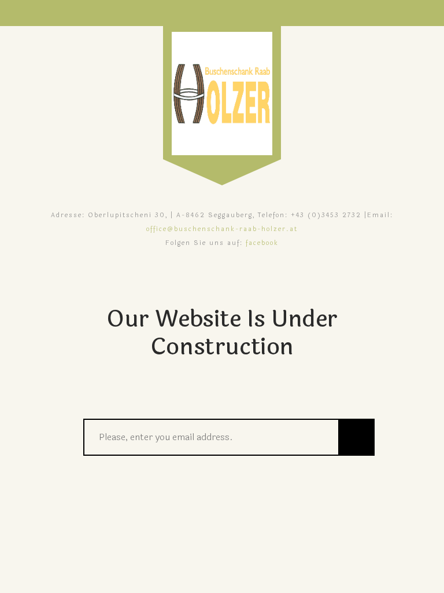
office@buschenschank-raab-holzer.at (222, 229)
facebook (262, 243)
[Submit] (356, 437)
